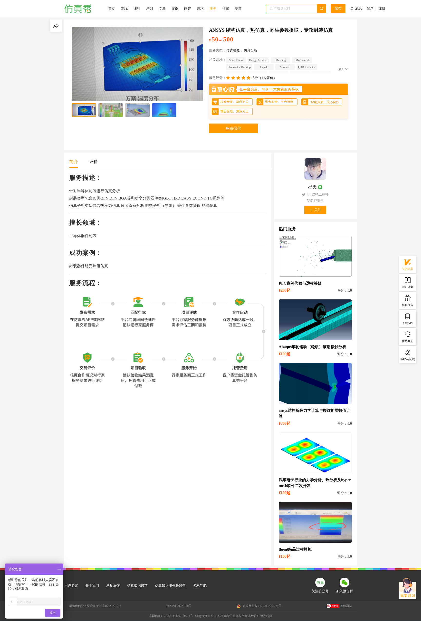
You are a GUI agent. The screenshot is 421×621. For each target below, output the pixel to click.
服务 (213, 8)
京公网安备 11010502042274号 (261, 606)
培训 (149, 8)
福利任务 (407, 305)
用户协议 (71, 585)
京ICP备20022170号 (178, 606)
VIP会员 (407, 269)
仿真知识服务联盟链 (170, 585)
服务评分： (217, 78)
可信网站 (346, 606)
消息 (358, 8)
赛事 (238, 8)
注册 (381, 8)
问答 (187, 8)
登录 (370, 8)
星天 (312, 187)
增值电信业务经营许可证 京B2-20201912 (95, 606)
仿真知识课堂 (137, 585)
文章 (162, 8)
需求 (200, 8)
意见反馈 (113, 585)
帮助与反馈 (407, 359)
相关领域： (217, 60)
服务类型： (217, 50)
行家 (225, 8)
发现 (124, 8)
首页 (111, 8)
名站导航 (200, 585)
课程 (137, 8)
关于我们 (92, 585)
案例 (175, 8)
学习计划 (407, 287)
